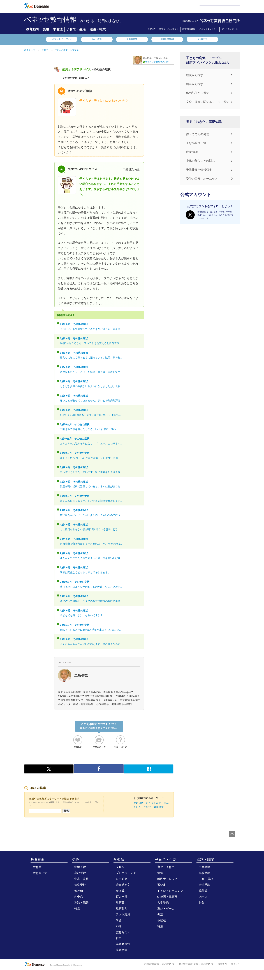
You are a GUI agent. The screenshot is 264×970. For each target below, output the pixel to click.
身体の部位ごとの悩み (200, 160)
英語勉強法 (123, 944)
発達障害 (159, 807)
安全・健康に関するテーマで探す (207, 101)
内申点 (78, 896)
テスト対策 (123, 914)
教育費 (37, 867)
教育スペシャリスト (169, 29)
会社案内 (222, 964)
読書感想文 (123, 884)
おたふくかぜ (153, 802)
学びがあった (99, 747)
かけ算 (120, 890)
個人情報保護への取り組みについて (196, 964)
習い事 (161, 884)
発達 (160, 914)
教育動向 (32, 29)
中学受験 (80, 867)
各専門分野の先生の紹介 (157, 62)
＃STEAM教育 (167, 39)
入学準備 (163, 902)
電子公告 (235, 964)
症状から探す (194, 75)
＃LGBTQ (202, 39)
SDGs (120, 867)
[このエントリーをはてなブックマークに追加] (148, 771)
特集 (77, 908)
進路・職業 (98, 29)
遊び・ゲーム (166, 908)
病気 (160, 873)
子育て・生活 (76, 29)
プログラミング (126, 873)
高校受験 (80, 873)
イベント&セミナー (208, 29)
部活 (119, 926)
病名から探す (194, 84)
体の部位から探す (197, 92)
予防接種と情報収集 (199, 169)
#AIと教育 (97, 39)
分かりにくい (120, 747)
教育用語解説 (188, 29)
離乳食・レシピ (167, 878)
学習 (119, 920)
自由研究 (121, 878)
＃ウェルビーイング (61, 39)
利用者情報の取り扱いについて (159, 964)
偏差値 (78, 890)
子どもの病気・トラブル (66, 50)
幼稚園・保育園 (167, 896)
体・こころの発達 (197, 134)
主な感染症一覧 (196, 142)
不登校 (161, 920)
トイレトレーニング (170, 890)
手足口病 (138, 802)
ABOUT (151, 29)
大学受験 (80, 884)
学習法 (58, 29)
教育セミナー (41, 873)
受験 (46, 29)
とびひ (147, 807)
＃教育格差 (132, 39)
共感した (78, 747)
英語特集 (121, 950)
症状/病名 (192, 151)
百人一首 (121, 896)
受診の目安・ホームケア (202, 178)
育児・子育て (166, 867)
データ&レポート (229, 29)
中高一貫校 (81, 878)
